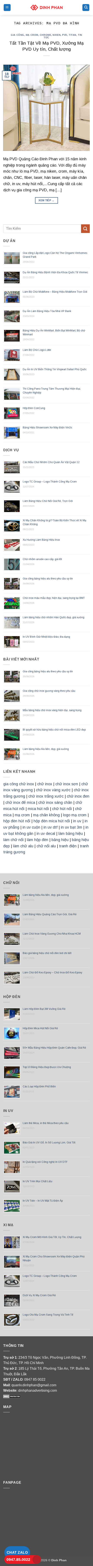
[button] (7, 7)
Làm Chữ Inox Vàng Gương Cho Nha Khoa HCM (52, 933)
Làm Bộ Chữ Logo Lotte (37, 349)
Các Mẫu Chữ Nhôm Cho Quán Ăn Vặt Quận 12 (51, 462)
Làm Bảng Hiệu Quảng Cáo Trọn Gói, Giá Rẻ (50, 914)
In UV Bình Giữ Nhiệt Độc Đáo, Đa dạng (46, 636)
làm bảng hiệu (70, 833)
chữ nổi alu (46, 846)
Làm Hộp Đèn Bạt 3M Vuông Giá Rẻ (44, 1008)
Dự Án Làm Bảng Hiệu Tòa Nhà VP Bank (47, 311)
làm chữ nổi (13, 840)
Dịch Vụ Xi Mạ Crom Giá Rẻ (39, 1295)
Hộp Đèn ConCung (34, 408)
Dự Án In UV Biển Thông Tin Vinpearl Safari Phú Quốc (55, 369)
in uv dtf (50, 827)
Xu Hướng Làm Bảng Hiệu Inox (41, 539)
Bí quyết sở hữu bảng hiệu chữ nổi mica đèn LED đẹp (54, 729)
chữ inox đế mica (20, 802)
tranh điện (68, 846)
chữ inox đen (78, 796)
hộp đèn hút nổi (16, 821)
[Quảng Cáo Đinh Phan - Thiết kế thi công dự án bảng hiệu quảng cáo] (46, 7)
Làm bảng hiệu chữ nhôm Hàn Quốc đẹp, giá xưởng (53, 617)
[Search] (85, 7)
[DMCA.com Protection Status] (12, 1396)
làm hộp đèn (37, 840)
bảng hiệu (60, 840)
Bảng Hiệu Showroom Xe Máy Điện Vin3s (47, 427)
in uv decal (46, 833)
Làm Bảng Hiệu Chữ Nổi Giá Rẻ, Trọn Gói (48, 501)
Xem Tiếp (46, 200)
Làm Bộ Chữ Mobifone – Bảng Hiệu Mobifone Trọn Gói (55, 291)
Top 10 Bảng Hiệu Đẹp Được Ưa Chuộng (47, 1067)
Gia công (17, 35)
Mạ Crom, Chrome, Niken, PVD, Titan (51, 35)
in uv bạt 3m (71, 827)
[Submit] (85, 228)
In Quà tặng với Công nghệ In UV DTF (45, 1161)
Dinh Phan (59, 1560)
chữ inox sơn (66, 784)
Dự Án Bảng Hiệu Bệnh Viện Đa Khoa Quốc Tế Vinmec (55, 272)
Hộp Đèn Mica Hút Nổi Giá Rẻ (40, 1028)
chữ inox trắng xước (46, 796)
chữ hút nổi (62, 809)
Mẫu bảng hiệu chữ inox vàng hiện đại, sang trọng (52, 710)
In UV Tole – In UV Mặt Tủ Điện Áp (43, 1200)
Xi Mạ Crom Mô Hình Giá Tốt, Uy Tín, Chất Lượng (52, 1237)
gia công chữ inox (18, 784)
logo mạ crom (75, 815)
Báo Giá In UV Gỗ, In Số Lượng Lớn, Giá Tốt (49, 1142)
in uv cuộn (31, 827)
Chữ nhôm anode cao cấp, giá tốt (42, 559)
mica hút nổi (38, 809)
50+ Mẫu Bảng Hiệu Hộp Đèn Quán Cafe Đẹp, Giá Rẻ (54, 1047)
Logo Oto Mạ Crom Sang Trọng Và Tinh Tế (48, 1314)
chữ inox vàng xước (53, 790)
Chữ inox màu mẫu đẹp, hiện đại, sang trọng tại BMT (54, 598)
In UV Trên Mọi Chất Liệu (37, 1181)
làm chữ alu (23, 846)
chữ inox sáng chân (55, 802)
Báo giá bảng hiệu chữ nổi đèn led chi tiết (47, 953)
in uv (77, 821)
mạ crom (22, 815)
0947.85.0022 (18, 1559)
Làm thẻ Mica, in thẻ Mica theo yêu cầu (46, 1123)
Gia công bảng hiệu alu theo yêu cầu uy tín (48, 578)
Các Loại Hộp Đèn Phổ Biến (39, 1086)
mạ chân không (46, 815)
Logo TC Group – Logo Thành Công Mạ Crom (50, 481)
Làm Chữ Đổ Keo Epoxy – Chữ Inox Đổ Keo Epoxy (52, 972)
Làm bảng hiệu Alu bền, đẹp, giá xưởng (46, 749)
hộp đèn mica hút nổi (52, 821)
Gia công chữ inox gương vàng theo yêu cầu (49, 690)
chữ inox (44, 784)
